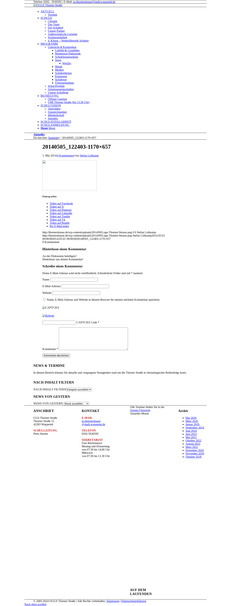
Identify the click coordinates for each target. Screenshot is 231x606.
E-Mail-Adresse (51, 286)
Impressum (113, 601)
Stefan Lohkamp (89, 155)
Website (46, 292)
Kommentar (50, 349)
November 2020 (195, 453)
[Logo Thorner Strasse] (47, 5)
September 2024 (195, 427)
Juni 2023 (191, 434)
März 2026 (192, 421)
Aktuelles (39, 134)
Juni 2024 (191, 430)
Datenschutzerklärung (133, 601)
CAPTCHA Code (87, 322)
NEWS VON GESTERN (48, 403)
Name (45, 279)
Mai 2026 (191, 417)
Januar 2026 (192, 424)
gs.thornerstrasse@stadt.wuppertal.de (94, 1)
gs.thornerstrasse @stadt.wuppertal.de (93, 423)
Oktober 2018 (193, 456)
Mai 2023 (191, 437)
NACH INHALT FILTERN (49, 389)
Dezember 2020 (195, 450)
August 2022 (193, 443)
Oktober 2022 (193, 440)
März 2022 (192, 447)
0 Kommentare (65, 155)
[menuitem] (128, 13)
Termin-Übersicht (140, 410)
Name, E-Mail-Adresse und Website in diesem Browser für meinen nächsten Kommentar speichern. (103, 299)
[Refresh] (48, 315)
